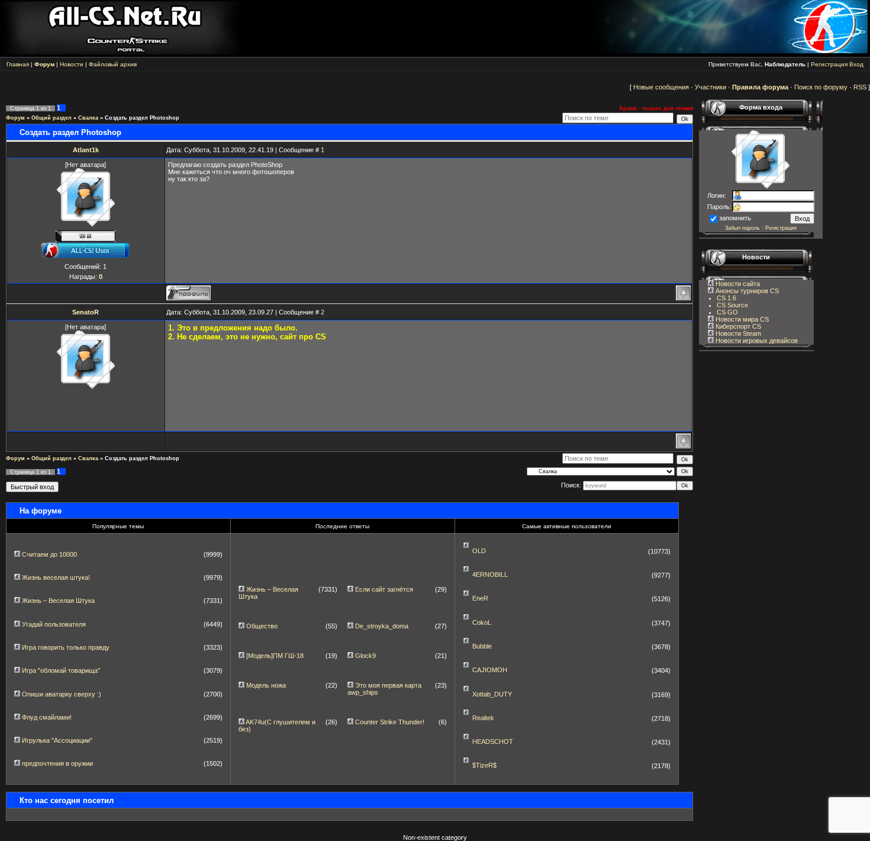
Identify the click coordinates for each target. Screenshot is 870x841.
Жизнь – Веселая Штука (58, 600)
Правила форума (760, 87)
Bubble (482, 646)
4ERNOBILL (490, 574)
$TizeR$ (484, 765)
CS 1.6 (726, 297)
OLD (479, 550)
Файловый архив (113, 64)
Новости (71, 64)
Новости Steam (737, 333)
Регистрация (829, 64)
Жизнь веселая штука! (56, 577)
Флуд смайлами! (47, 717)
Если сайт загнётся (384, 589)
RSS (859, 87)
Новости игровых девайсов (756, 340)
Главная (18, 64)
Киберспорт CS (737, 326)
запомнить (735, 218)
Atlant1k (86, 149)
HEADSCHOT (492, 741)
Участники (710, 87)
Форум (15, 118)
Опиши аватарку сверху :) (61, 694)
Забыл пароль (742, 228)
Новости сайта (737, 283)
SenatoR (85, 312)
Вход (856, 64)
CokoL (481, 622)
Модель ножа (266, 685)
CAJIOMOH (489, 669)
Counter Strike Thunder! (389, 722)
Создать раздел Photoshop (142, 118)
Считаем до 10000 (49, 554)
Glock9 (365, 655)
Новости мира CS (741, 319)
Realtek (483, 717)
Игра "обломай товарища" (61, 670)
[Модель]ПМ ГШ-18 (275, 655)
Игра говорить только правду (65, 647)
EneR (480, 598)
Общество (262, 626)
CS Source (732, 305)
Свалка (88, 118)
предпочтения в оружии (57, 763)
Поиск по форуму (821, 87)
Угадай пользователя (54, 624)
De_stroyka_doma (381, 626)
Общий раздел (51, 118)
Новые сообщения (661, 87)
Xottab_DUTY (492, 694)
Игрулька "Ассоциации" (57, 740)
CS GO (727, 312)
